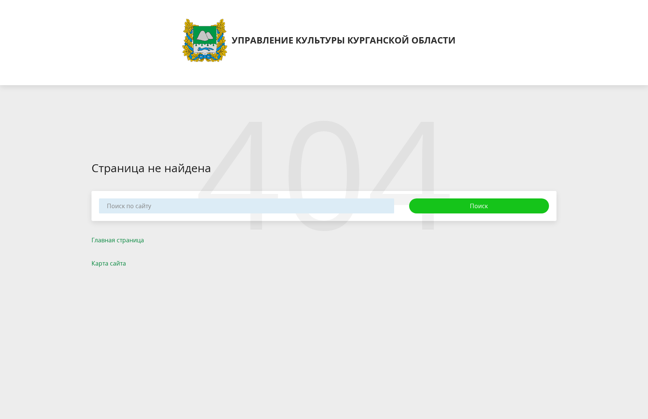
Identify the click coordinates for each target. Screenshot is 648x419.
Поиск (479, 206)
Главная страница (118, 240)
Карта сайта (109, 263)
